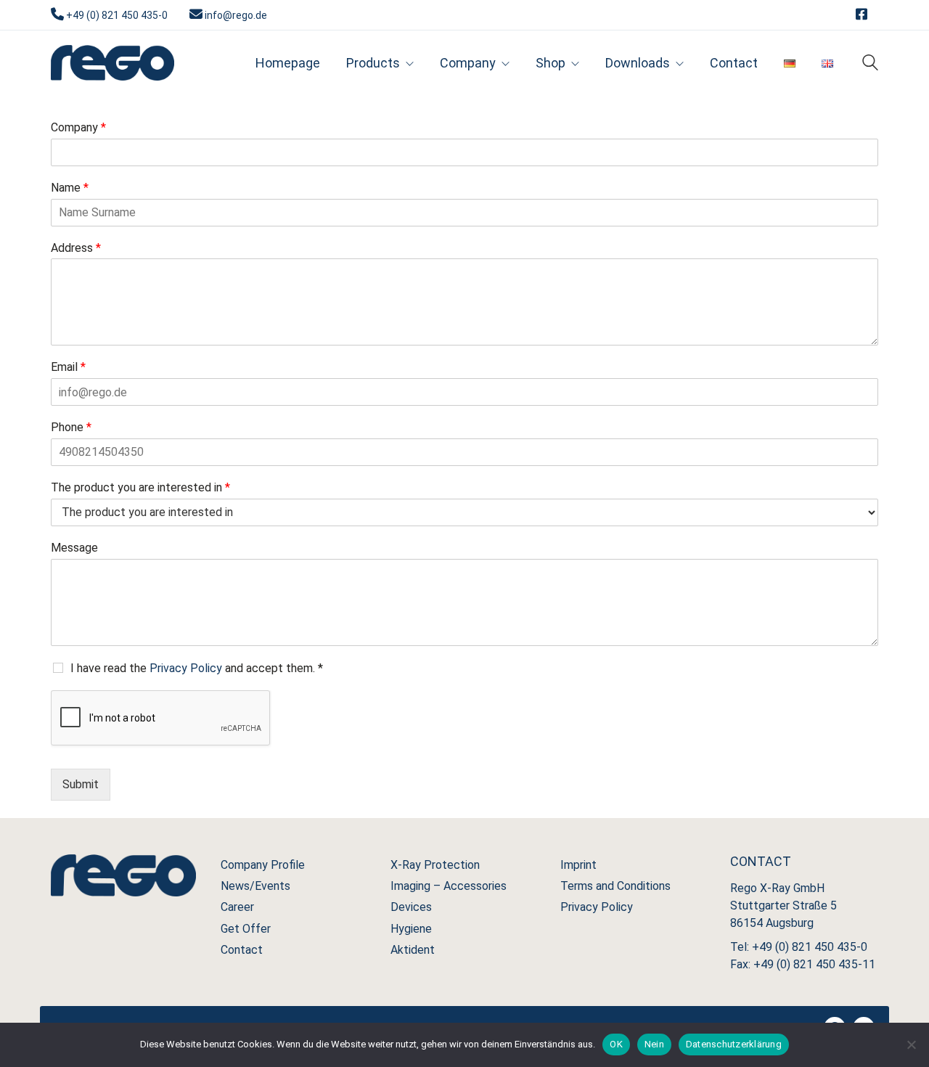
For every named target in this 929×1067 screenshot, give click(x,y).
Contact (242, 950)
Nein (654, 1044)
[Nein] (911, 1044)
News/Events (255, 886)
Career (237, 907)
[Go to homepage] (112, 63)
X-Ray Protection (435, 865)
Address (76, 248)
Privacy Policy (186, 668)
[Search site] (870, 64)
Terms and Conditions (615, 886)
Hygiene (411, 929)
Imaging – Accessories (448, 886)
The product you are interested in (140, 487)
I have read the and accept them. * (196, 668)
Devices (411, 907)
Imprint (578, 865)
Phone (71, 427)
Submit (80, 784)
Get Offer (246, 929)
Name (70, 188)
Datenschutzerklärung (734, 1044)
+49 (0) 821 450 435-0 (117, 15)
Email (68, 367)
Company (78, 127)
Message (74, 548)
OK (616, 1044)
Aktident (412, 950)
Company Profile (263, 865)
